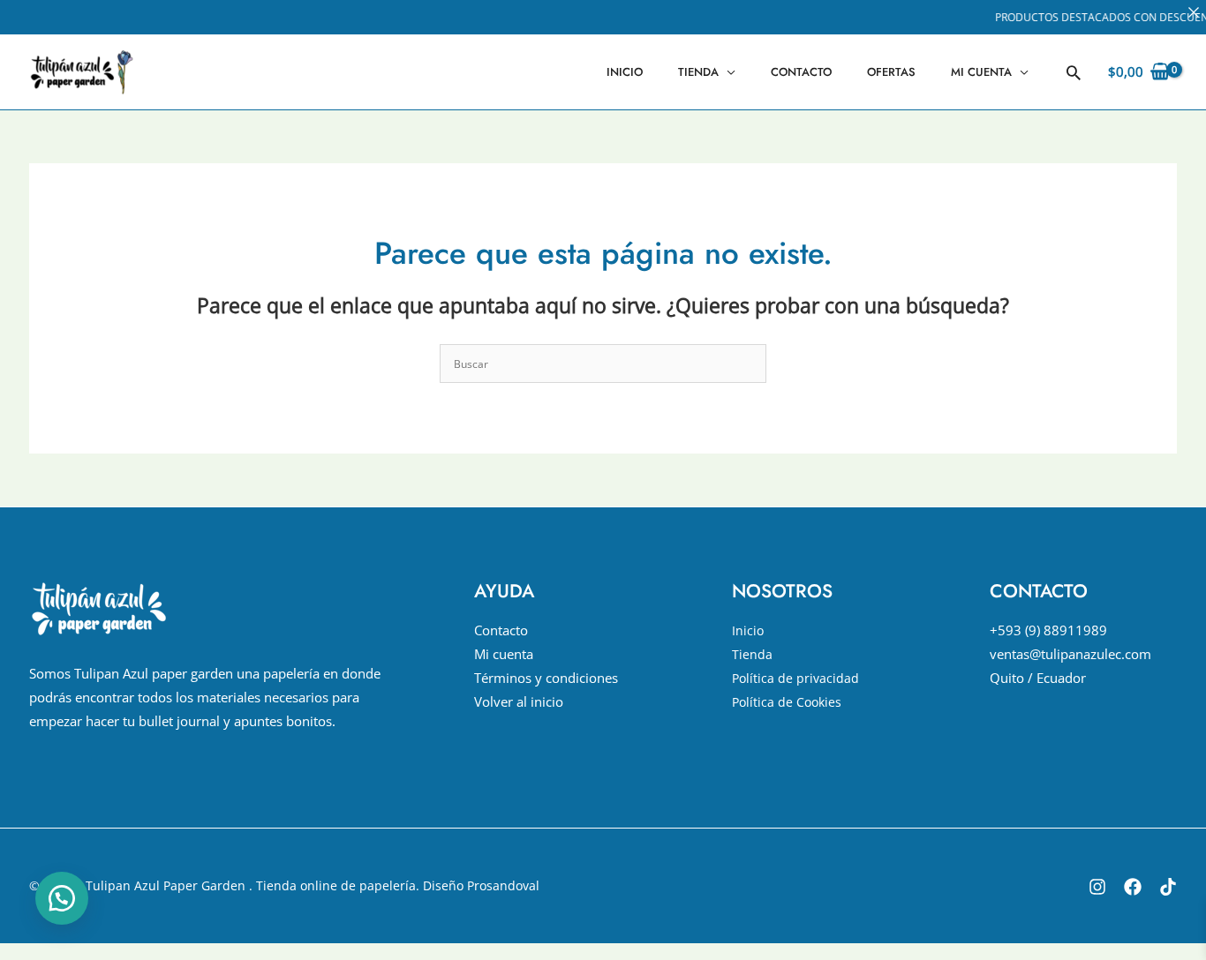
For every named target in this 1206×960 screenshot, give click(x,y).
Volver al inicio (518, 701)
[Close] (1193, 12)
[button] (1073, 72)
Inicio (625, 72)
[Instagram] (1097, 887)
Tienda (698, 72)
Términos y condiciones (546, 677)
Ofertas (891, 72)
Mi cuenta (981, 72)
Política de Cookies (786, 702)
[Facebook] (1133, 887)
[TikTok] (1168, 887)
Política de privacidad (795, 678)
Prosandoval (503, 885)
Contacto (801, 72)
